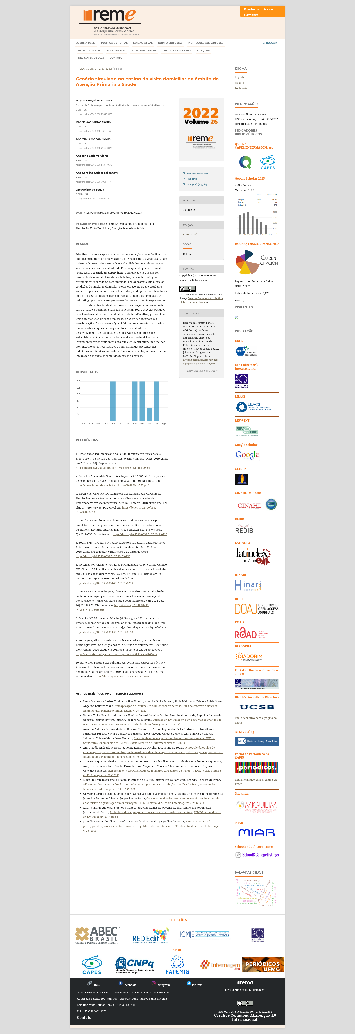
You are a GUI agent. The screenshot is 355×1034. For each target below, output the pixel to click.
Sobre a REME (85, 42)
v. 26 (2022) (105, 68)
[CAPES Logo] (92, 972)
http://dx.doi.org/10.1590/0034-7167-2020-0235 (104, 583)
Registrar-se (116, 50)
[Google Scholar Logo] (247, 459)
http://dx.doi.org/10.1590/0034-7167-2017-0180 (104, 632)
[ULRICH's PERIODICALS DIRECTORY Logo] (257, 710)
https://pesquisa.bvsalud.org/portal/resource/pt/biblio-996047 (114, 468)
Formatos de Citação (200, 370)
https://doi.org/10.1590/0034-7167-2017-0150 (103, 556)
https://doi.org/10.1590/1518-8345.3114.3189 (122, 676)
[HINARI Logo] (248, 589)
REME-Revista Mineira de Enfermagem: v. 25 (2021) (172, 803)
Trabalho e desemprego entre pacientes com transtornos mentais (151, 812)
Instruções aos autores (205, 42)
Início (80, 68)
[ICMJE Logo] (204, 938)
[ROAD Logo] (251, 637)
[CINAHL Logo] (256, 509)
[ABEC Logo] (97, 943)
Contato (116, 57)
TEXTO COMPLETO (198, 173)
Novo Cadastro (89, 50)
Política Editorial (114, 42)
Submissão (251, 14)
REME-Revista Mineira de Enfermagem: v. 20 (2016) (115, 757)
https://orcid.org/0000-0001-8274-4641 (94, 131)
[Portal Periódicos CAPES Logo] (256, 772)
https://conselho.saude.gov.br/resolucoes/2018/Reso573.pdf (112, 485)
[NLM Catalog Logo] (257, 744)
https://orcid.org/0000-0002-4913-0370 (94, 165)
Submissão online (144, 50)
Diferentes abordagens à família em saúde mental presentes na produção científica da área (140, 784)
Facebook (129, 985)
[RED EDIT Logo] (151, 943)
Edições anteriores (176, 50)
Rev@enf (203, 50)
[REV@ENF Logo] (247, 435)
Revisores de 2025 (91, 57)
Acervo (91, 68)
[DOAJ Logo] (257, 613)
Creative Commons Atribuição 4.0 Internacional (245, 1017)
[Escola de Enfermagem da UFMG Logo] (220, 968)
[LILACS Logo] (254, 411)
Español (240, 82)
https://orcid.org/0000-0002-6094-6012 (94, 199)
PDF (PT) (192, 179)
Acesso (268, 9)
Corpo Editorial (170, 42)
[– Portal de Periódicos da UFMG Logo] (263, 971)
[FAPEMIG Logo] (177, 972)
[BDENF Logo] (246, 355)
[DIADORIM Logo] (249, 661)
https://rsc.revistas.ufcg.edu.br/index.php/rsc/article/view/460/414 (116, 654)
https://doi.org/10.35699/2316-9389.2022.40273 (112, 212)
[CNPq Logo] (134, 972)
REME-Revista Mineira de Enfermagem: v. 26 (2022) (115, 710)
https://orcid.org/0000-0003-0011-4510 (94, 182)
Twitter (197, 985)
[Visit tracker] (236, 317)
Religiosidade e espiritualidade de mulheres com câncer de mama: (150, 770)
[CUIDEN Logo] (241, 483)
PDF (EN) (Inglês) (197, 184)
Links (96, 985)
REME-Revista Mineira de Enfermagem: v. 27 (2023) (148, 724)
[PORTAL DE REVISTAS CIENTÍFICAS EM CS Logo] (257, 688)
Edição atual (143, 42)
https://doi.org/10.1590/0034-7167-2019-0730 (140, 534)
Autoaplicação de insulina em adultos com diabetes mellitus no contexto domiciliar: (167, 706)
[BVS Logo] (257, 940)
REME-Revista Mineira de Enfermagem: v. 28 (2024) (153, 743)
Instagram (163, 985)
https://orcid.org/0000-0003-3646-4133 (94, 114)
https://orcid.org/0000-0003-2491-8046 (94, 148)
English (239, 77)
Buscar (271, 42)
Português (241, 88)
